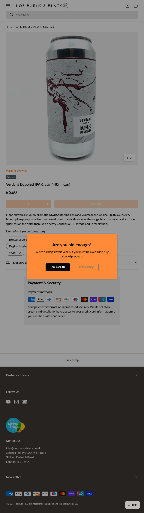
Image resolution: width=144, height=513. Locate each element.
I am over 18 (58, 267)
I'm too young (86, 267)
